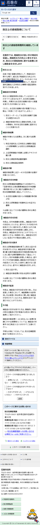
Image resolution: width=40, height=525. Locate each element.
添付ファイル (10, 339)
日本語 (4, 81)
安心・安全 (34, 18)
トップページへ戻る (29, 441)
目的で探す (36, 5)
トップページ (14, 18)
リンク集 (24, 454)
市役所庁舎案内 (8, 499)
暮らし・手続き (24, 18)
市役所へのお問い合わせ (9, 454)
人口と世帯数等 (8, 514)
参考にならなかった (20, 383)
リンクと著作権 (26, 459)
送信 (20, 399)
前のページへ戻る (13, 441)
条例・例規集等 (8, 509)
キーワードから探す (8, 9)
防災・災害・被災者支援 (10, 20)
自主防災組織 (23, 20)
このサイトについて (7, 459)
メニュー (29, 5)
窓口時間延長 (8, 504)
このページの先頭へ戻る (21, 447)
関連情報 (8, 344)
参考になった (13, 380)
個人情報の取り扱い (8, 464)
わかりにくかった (22, 395)
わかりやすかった (15, 392)
